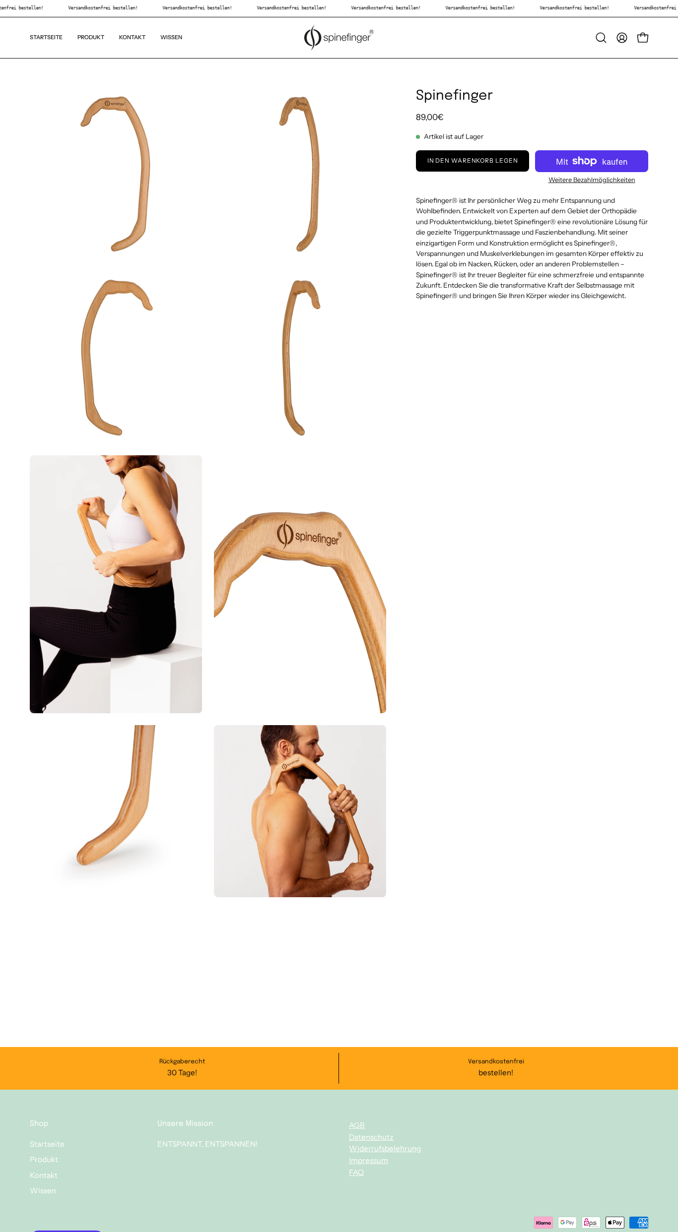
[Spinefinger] (339, 38)
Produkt (44, 1160)
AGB (357, 1125)
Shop (39, 1124)
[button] (601, 37)
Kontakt (44, 1175)
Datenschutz (371, 1136)
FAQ (356, 1172)
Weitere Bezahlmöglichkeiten (591, 180)
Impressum (368, 1160)
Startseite (47, 1144)
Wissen (43, 1190)
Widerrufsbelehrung (385, 1148)
